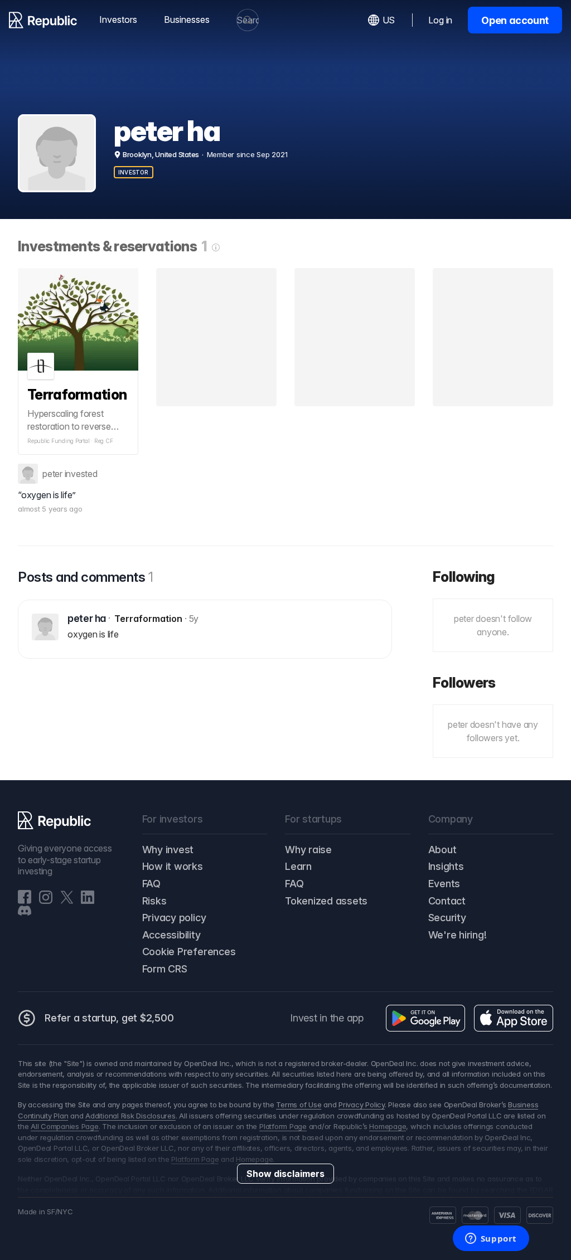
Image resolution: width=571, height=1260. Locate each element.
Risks (154, 901)
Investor (133, 172)
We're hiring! (457, 935)
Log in (440, 20)
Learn (298, 866)
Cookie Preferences (189, 951)
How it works (172, 866)
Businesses (187, 19)
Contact (447, 901)
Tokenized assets (326, 901)
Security (447, 917)
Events (444, 883)
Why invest (168, 849)
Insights (446, 866)
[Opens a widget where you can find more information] (490, 1239)
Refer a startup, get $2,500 (109, 1018)
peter (52, 473)
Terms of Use (298, 1104)
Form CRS (164, 969)
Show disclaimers (285, 1173)
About (442, 849)
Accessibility (171, 935)
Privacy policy (174, 917)
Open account (515, 20)
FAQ (151, 883)
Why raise (308, 849)
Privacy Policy (361, 1104)
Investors (118, 19)
